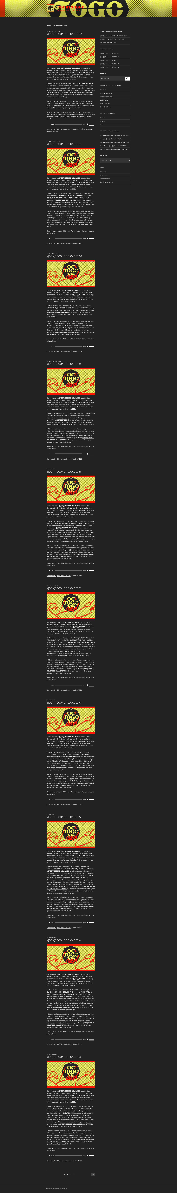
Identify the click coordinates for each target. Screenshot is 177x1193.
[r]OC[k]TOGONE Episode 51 (118, 149)
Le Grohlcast (104, 100)
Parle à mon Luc (105, 103)
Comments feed (105, 178)
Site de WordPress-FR (106, 182)
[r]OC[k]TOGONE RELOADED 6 (64, 702)
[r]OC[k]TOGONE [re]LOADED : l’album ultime (113, 35)
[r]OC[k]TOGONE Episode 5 (114, 139)
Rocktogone (70, 7)
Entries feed (103, 175)
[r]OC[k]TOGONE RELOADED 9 (64, 363)
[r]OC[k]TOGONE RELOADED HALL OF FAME (63, 1007)
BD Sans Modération (106, 93)
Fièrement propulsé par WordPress (56, 1188)
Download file (51, 129)
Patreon (102, 121)
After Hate (103, 90)
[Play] (49, 124)
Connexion (103, 172)
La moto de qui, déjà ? (106, 96)
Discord (102, 118)
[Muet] (87, 124)
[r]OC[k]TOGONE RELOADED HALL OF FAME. (63, 332)
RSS (101, 124)
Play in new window (64, 129)
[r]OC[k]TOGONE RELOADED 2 (119, 142)
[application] (71, 124)
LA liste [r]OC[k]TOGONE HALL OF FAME (112, 39)
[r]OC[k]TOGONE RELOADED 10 (64, 256)
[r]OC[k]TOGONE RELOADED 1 (118, 146)
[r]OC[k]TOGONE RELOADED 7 (64, 588)
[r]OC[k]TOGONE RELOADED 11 (64, 144)
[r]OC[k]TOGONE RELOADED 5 (64, 817)
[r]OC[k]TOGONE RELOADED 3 (64, 1057)
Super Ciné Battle (105, 107)
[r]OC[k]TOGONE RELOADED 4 (64, 940)
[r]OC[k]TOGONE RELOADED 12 (64, 34)
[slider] (91, 124)
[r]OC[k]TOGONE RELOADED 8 (64, 471)
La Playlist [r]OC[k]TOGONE (108, 42)
